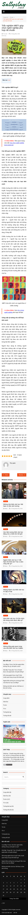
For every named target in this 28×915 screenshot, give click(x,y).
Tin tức (4, 35)
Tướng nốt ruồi (7, 715)
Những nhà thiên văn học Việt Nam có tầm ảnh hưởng (13, 687)
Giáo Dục (5, 701)
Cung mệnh (6, 698)
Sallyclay (5, 753)
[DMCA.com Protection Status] (7, 764)
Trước (6, 474)
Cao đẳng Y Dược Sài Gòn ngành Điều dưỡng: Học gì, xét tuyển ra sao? (13, 665)
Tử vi (4, 708)
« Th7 (3, 903)
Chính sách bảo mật (7, 912)
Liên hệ (15, 912)
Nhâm (6, 508)
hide (9, 80)
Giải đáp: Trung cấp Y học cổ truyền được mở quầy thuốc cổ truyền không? (13, 670)
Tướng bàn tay (7, 712)
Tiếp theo (21, 474)
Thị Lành (5, 33)
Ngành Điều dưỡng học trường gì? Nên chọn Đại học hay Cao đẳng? (13, 681)
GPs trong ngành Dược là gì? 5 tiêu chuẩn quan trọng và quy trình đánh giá (13, 676)
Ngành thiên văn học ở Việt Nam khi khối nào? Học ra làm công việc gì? (13, 561)
